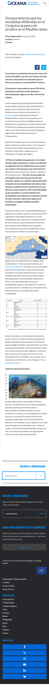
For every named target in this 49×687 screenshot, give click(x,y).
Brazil (5, 623)
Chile (5, 609)
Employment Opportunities (14, 579)
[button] (37, 67)
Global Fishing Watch (14, 266)
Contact (6, 582)
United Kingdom (10, 606)
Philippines (7, 619)
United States (8, 602)
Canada (6, 613)
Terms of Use (8, 589)
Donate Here (24, 547)
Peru (5, 626)
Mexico (6, 629)
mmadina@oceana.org (34, 54)
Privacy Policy (9, 586)
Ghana (5, 633)
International (8, 599)
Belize (5, 616)
